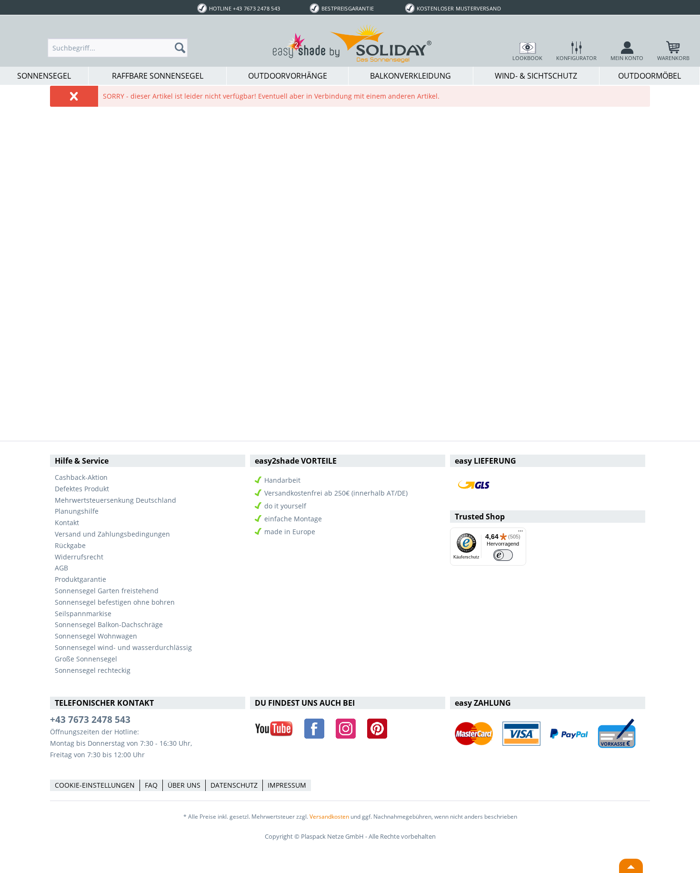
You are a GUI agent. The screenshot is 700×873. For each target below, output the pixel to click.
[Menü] (520, 533)
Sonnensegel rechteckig (92, 670)
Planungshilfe (77, 511)
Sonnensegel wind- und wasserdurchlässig (123, 647)
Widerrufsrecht (79, 556)
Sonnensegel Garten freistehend (107, 590)
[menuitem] (118, 47)
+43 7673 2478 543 (90, 719)
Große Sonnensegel (86, 658)
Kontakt (67, 522)
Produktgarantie (80, 579)
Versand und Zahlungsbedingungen (112, 533)
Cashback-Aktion (81, 477)
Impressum (287, 785)
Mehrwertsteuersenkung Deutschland (115, 500)
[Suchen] (183, 47)
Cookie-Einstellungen (95, 785)
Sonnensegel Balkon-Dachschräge (109, 624)
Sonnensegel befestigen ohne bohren (115, 602)
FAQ (151, 785)
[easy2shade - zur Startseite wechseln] (352, 43)
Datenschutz (234, 785)
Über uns (184, 785)
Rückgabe (70, 545)
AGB (61, 567)
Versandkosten (329, 816)
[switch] (503, 555)
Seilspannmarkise (83, 613)
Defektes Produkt (82, 488)
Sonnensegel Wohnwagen (96, 635)
